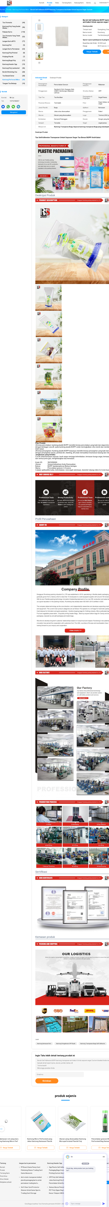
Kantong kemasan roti (44, 1043)
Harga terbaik (92, 52)
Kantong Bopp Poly (13, 60)
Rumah (2, 1167)
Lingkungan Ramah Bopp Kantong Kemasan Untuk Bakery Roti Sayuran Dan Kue (48, 1141)
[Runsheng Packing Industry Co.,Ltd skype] (18, 106)
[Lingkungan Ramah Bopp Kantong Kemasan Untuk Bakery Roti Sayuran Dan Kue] (49, 1121)
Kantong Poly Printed (13, 53)
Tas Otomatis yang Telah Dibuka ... (13, 36)
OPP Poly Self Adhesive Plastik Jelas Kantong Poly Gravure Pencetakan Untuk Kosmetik (59, 1180)
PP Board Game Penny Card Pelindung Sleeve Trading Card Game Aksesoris (31, 1170)
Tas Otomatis (13, 22)
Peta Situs (3, 1176)
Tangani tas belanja (13, 83)
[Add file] (66, 1203)
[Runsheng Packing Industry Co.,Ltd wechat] (13, 106)
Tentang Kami (5, 1173)
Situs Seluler (4, 1179)
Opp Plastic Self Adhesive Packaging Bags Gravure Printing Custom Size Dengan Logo (59, 1170)
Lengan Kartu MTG (13, 41)
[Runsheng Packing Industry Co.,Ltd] (9, 3)
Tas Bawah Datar (13, 76)
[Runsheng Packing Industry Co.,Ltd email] (3, 106)
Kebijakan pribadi (5, 1182)
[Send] (103, 1203)
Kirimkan (47, 1081)
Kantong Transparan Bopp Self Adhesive (92, 1043)
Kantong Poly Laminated (13, 68)
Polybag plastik (13, 56)
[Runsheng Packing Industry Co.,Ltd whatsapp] (8, 106)
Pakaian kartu (13, 32)
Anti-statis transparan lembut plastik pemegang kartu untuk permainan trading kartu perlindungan (31, 1180)
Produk (2, 1170)
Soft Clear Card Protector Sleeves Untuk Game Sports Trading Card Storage (30, 1190)
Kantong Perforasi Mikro (13, 79)
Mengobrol (13, 112)
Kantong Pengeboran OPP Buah (65, 1043)
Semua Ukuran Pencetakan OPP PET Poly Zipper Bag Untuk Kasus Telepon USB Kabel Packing (60, 1190)
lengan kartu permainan (13, 49)
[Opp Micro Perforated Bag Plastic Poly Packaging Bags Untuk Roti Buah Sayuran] (17, 1121)
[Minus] (103, 1156)
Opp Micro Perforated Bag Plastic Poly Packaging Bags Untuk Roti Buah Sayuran (16, 1141)
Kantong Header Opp (13, 64)
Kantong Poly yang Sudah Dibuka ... (13, 27)
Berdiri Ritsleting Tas (13, 72)
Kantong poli (13, 45)
